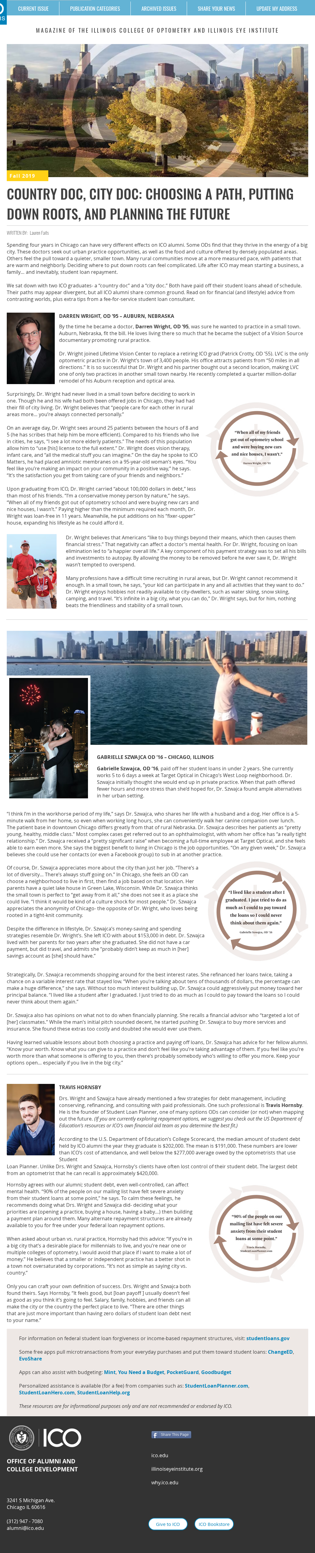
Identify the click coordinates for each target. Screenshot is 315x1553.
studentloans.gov (268, 1338)
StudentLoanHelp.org (103, 1392)
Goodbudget (216, 1372)
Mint (110, 1372)
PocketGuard (183, 1372)
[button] (94, 9)
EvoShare (30, 1358)
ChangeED (280, 1351)
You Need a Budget (141, 1372)
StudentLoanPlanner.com (216, 1385)
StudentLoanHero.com (47, 1392)
